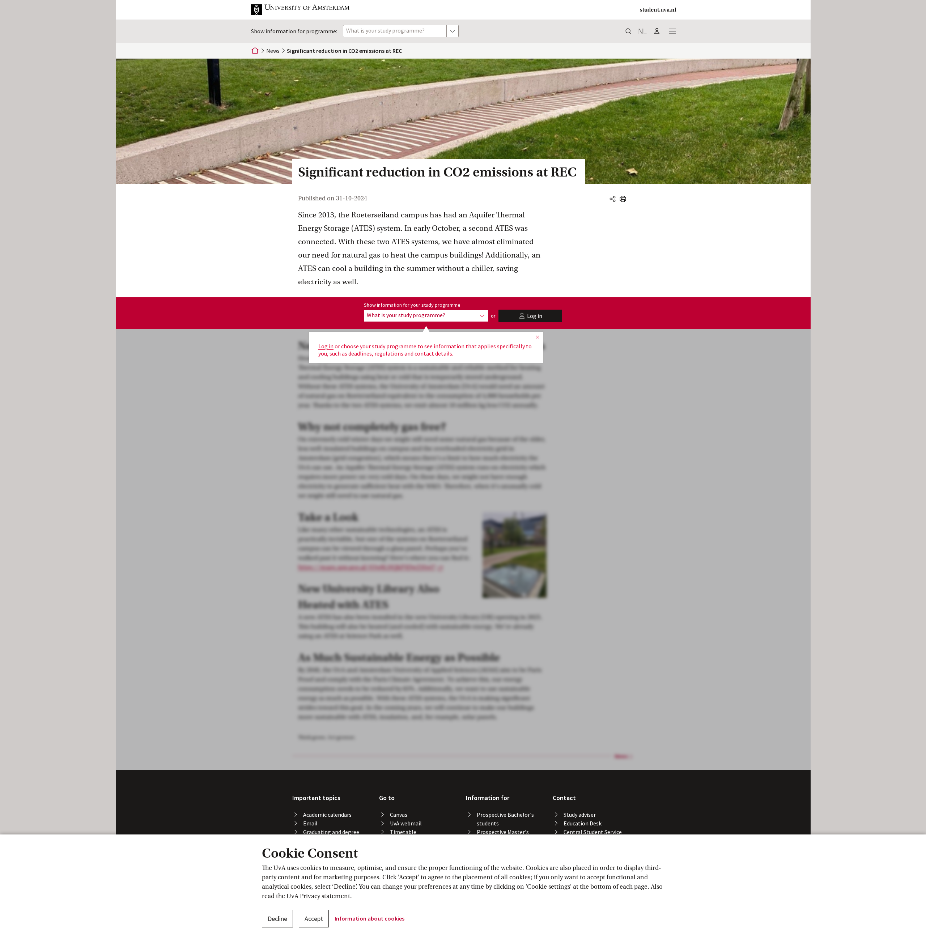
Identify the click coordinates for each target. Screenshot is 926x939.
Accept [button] (314, 918)
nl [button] (642, 31)
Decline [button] (277, 918)
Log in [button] (326, 346)
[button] (306, 9)
